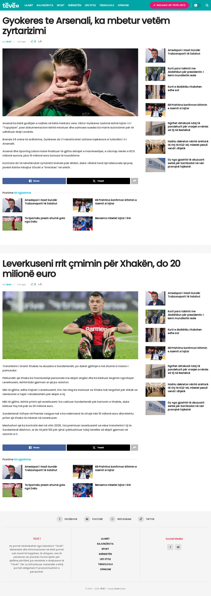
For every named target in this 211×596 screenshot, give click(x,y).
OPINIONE (123, 5)
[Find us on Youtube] (178, 547)
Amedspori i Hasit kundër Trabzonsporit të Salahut (41, 201)
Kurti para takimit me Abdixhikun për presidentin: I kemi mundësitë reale (186, 72)
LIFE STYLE (90, 5)
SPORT (60, 5)
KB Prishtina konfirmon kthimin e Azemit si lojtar (187, 106)
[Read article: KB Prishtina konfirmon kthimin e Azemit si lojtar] (83, 205)
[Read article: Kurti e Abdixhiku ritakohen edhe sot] (155, 92)
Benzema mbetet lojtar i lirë (113, 218)
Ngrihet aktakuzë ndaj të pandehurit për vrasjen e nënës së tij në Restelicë (188, 126)
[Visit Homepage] (10, 5)
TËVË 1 (103, 588)
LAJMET (29, 5)
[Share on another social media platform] (134, 181)
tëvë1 (8, 41)
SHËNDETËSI (74, 5)
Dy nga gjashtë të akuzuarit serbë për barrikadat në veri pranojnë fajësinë (186, 163)
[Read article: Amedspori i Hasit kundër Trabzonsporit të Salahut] (12, 205)
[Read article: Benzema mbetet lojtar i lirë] (83, 223)
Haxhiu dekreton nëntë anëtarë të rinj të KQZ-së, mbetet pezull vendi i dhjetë (188, 145)
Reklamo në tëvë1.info (171, 5)
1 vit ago (21, 41)
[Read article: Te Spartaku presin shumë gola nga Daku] (12, 223)
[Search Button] (207, 5)
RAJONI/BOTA (45, 5)
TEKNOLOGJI (106, 5)
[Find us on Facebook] (170, 547)
